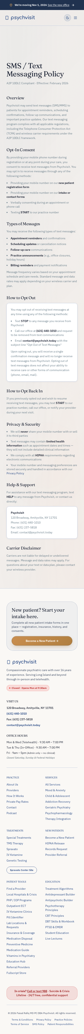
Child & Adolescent (57, 796)
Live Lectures (53, 938)
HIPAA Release (55, 843)
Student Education (57, 933)
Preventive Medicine (20, 944)
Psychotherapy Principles (54, 908)
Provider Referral (56, 855)
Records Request (56, 849)
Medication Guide (18, 950)
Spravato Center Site (21, 870)
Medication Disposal (19, 938)
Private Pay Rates (18, 801)
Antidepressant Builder (60, 894)
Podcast (12, 813)
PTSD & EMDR (54, 927)
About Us (12, 784)
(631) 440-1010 (17, 713)
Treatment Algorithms (59, 889)
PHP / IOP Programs (19, 900)
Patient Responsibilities (61, 1024)
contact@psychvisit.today (23, 725)
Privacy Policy (15, 473)
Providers (13, 790)
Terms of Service (20, 1024)
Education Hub (16, 961)
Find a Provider (16, 889)
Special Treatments (19, 837)
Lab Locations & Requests (17, 925)
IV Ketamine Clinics (19, 911)
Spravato (12, 849)
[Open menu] (75, 17)
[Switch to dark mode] (67, 17)
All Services (52, 784)
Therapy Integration (58, 819)
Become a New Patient (59, 837)
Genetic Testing (17, 860)
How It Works (15, 796)
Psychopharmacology (58, 813)
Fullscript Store (16, 973)
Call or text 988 (37, 991)
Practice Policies (63, 1019)
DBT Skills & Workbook (59, 921)
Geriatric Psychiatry (57, 807)
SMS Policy (38, 1024)
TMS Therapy (15, 843)
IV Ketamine (15, 855)
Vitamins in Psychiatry (21, 956)
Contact (12, 807)
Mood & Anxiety (55, 790)
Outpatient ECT (16, 906)
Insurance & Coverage (21, 933)
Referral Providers (18, 967)
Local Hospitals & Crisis (22, 894)
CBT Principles (54, 916)
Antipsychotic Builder (59, 900)
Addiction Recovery (57, 801)
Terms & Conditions (22, 1019)
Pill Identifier (15, 917)
